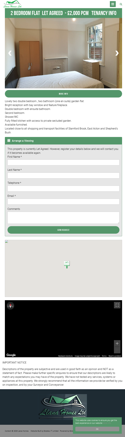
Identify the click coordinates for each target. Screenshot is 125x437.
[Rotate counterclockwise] (8, 306)
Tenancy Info (103, 13)
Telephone (14, 183)
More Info (63, 93)
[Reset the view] (10, 306)
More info (107, 423)
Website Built (36, 431)
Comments (13, 209)
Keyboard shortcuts (65, 356)
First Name (14, 156)
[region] (63, 328)
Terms (104, 356)
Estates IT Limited (51, 431)
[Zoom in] (117, 343)
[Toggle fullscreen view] (117, 305)
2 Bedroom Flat (37, 13)
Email (11, 196)
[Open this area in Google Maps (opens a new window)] (11, 355)
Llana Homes (23, 431)
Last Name (14, 170)
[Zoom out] (117, 350)
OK (97, 429)
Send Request (63, 230)
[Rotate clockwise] (13, 306)
